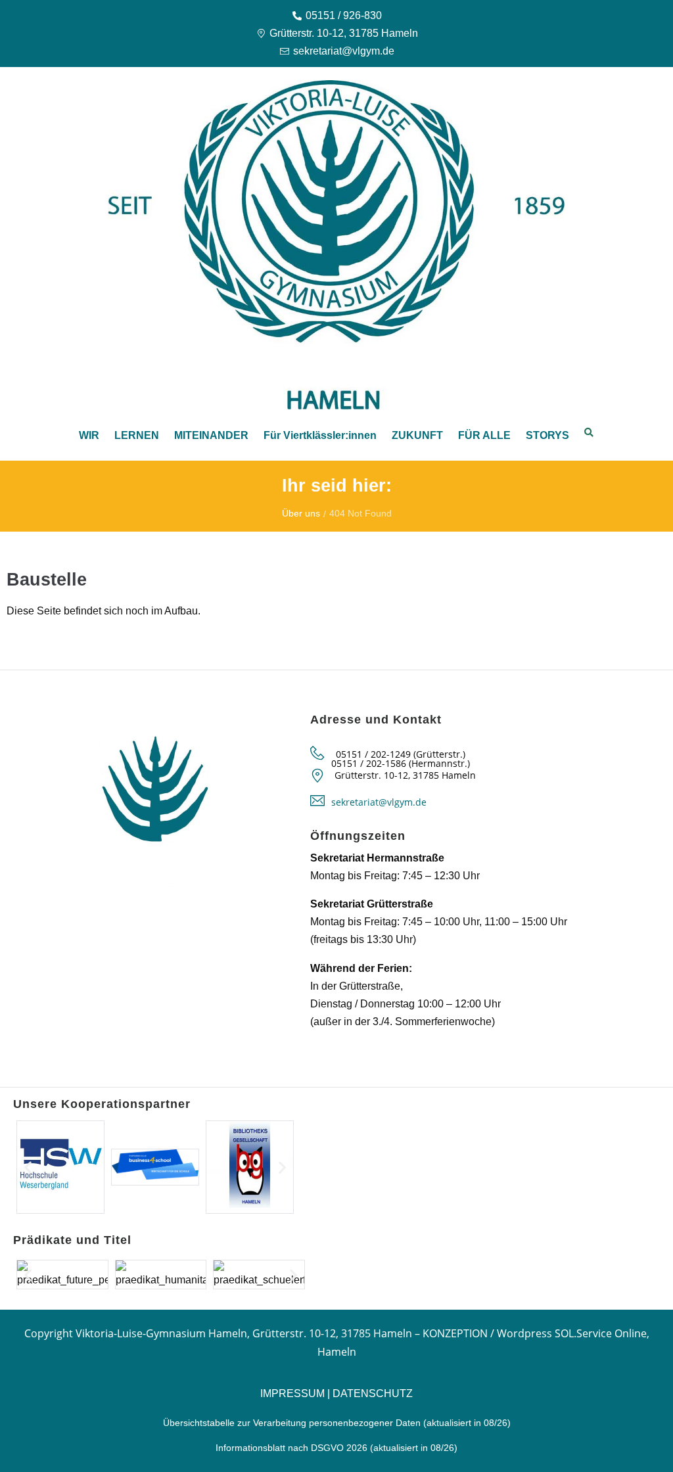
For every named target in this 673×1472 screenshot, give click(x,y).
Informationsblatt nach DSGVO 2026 (291, 1447)
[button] (28, 1167)
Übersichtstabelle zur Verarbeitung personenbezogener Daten (293, 1422)
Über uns (301, 513)
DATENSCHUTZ (373, 1393)
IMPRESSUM (292, 1393)
